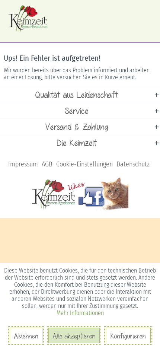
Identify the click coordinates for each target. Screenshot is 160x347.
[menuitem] (23, 164)
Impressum (23, 164)
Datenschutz (133, 164)
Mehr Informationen (80, 312)
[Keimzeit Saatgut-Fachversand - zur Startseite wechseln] (28, 19)
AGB (47, 164)
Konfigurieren (128, 336)
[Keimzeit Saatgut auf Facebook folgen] (80, 209)
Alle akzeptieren (74, 336)
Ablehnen (26, 336)
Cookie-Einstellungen (84, 164)
